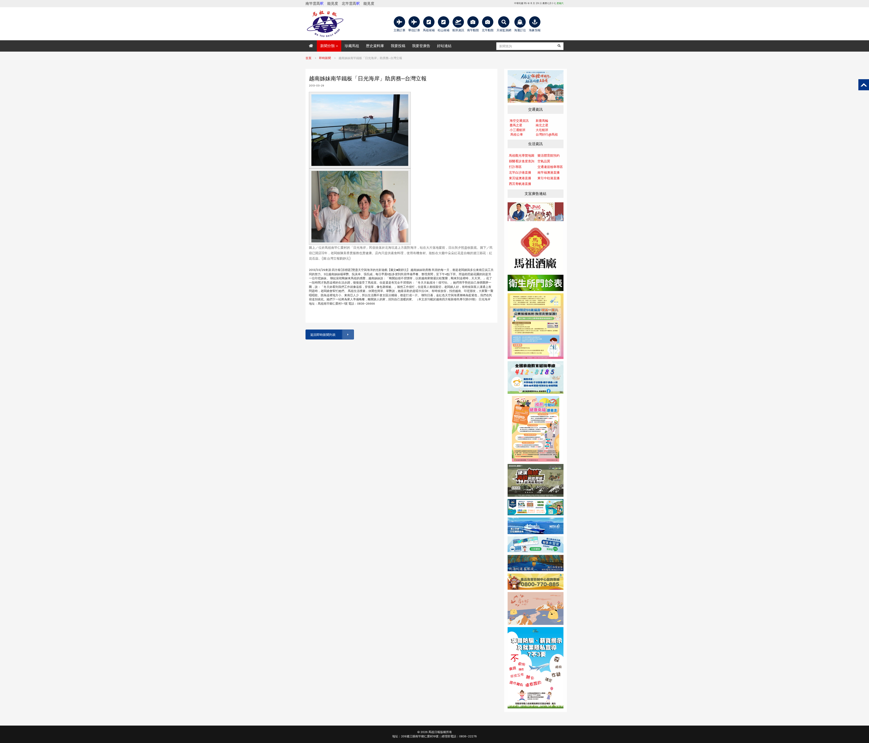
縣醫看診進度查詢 (521, 161)
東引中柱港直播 (548, 178)
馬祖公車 (516, 134)
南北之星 (542, 125)
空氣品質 (543, 161)
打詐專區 (515, 167)
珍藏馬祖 (352, 45)
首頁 (308, 58)
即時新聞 (325, 58)
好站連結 (444, 45)
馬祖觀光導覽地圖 (521, 155)
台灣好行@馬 (545, 134)
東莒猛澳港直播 (520, 178)
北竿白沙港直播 (520, 172)
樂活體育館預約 (548, 155)
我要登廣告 (421, 45)
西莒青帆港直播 (520, 184)
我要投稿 (398, 45)
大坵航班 (542, 130)
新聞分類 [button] (328, 45)
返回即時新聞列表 (323, 334)
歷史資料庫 (375, 45)
